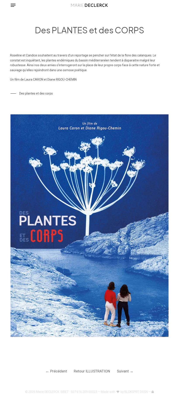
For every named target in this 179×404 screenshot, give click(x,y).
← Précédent (56, 371)
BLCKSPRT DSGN (136, 392)
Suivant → (125, 371)
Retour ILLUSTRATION (92, 371)
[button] (13, 5)
